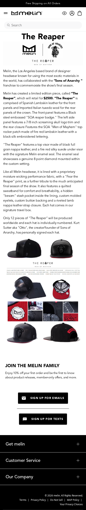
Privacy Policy (38, 500)
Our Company (43, 476)
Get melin (43, 444)
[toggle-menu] (52, 444)
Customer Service (43, 460)
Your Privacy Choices (71, 504)
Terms (23, 500)
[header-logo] (26, 13)
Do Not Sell (56, 500)
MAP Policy (73, 500)
